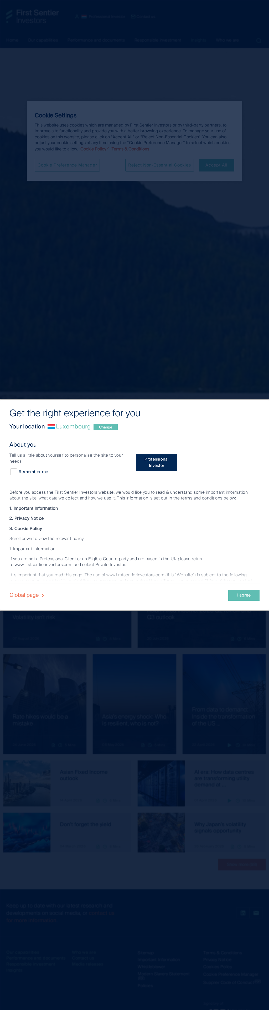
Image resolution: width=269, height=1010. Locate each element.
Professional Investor (156, 462)
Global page (24, 595)
